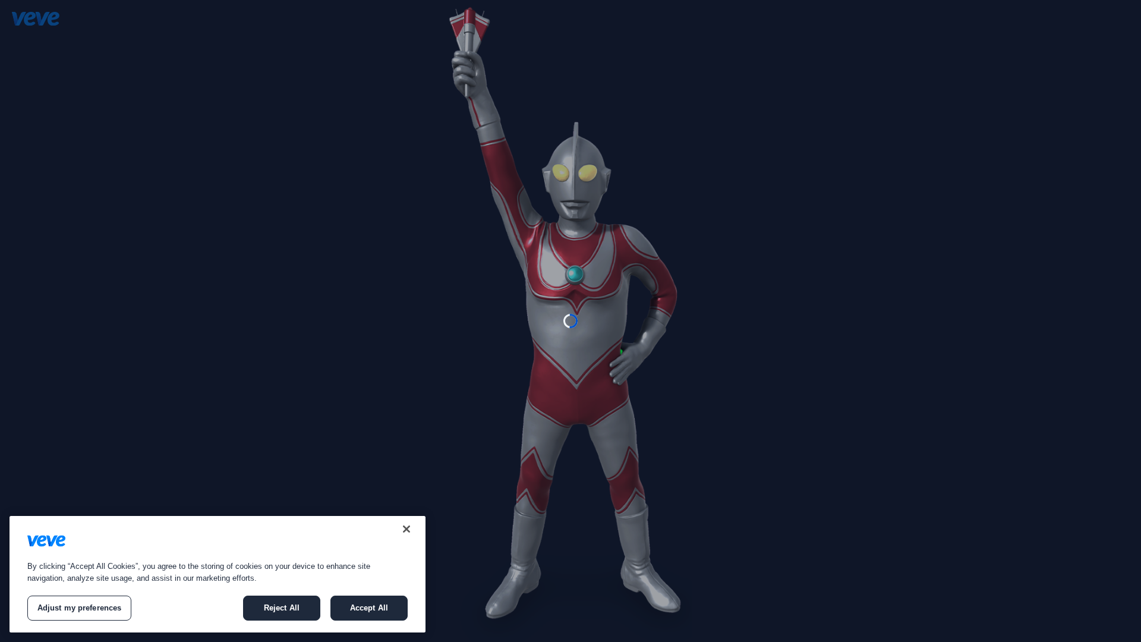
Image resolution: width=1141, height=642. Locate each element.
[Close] (406, 529)
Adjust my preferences (79, 607)
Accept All (369, 607)
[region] (217, 574)
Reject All (282, 607)
